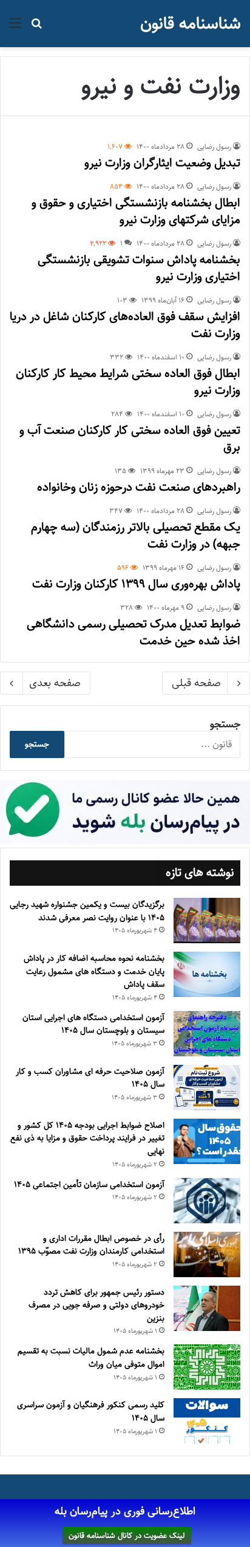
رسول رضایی (214, 146)
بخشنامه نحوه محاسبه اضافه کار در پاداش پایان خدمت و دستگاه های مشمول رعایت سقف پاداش (94, 971)
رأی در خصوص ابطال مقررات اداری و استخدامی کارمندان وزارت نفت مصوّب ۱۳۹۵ (91, 1245)
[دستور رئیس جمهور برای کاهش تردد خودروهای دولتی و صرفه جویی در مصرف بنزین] (207, 1308)
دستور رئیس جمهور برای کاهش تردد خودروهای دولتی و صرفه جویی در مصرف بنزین (96, 1305)
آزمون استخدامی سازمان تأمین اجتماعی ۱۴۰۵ (89, 1184)
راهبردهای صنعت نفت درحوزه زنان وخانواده (138, 487)
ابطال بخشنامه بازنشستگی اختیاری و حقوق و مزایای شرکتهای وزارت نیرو (136, 211)
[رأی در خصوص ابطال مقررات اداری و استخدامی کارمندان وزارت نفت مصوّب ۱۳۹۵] (207, 1254)
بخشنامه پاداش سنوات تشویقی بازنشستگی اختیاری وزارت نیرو (139, 268)
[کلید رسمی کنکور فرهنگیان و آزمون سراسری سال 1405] (207, 1421)
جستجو (225, 724)
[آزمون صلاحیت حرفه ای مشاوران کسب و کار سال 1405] (207, 1087)
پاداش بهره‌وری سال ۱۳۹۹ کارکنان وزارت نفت (136, 584)
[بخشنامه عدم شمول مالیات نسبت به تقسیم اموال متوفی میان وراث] (207, 1367)
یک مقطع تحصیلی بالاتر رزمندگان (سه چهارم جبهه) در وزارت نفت (135, 536)
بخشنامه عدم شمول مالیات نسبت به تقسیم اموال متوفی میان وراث (91, 1357)
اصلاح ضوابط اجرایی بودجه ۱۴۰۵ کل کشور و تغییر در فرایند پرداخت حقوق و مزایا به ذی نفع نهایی (87, 1138)
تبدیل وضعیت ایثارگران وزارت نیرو (162, 163)
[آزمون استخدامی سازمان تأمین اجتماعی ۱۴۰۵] (207, 1200)
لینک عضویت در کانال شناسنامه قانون (127, 1535)
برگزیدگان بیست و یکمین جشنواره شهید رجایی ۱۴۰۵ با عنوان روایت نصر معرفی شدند (87, 911)
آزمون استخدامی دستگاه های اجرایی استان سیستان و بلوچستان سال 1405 (93, 1024)
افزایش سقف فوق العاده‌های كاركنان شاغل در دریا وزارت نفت (125, 325)
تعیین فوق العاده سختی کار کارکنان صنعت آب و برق (129, 439)
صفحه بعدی (55, 683)
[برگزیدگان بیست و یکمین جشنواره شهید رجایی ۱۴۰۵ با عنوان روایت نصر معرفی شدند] (207, 920)
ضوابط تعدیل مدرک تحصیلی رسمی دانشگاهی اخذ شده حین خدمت (133, 632)
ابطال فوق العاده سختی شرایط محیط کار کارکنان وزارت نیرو (128, 382)
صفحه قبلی (196, 683)
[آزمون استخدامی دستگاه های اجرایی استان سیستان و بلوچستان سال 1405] (207, 1033)
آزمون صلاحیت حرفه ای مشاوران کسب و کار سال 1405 (90, 1078)
